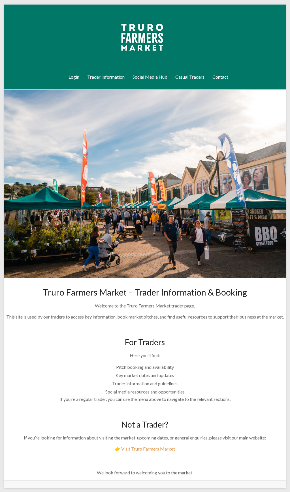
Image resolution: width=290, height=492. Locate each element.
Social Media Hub (150, 76)
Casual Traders (189, 76)
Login (74, 76)
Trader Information (106, 76)
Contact (220, 76)
